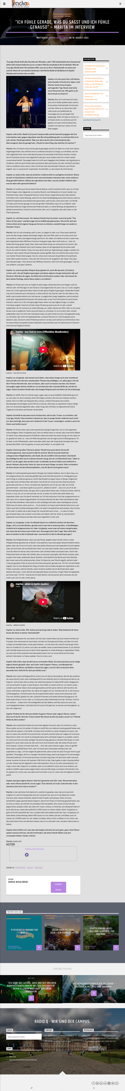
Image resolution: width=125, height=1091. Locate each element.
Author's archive (58, 887)
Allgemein (50, 918)
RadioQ (38, 868)
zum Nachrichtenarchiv (92, 120)
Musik (67, 16)
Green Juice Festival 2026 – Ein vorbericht (62, 931)
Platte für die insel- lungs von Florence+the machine (101, 931)
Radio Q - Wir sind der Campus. (62, 1021)
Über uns (12, 1057)
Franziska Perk (52, 946)
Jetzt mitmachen (89, 1047)
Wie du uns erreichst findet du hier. (58, 1041)
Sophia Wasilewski (58, 38)
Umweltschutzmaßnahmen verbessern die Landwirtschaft (95, 69)
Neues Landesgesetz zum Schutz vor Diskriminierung (94, 96)
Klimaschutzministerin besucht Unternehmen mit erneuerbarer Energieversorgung (94, 110)
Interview (58, 16)
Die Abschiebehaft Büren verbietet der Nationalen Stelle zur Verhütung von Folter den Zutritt (94, 82)
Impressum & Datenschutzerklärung (23, 1060)
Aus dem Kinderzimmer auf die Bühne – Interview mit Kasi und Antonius (94, 985)
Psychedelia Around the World (24, 931)
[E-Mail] (27, 855)
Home (11, 1054)
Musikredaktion (13, 946)
